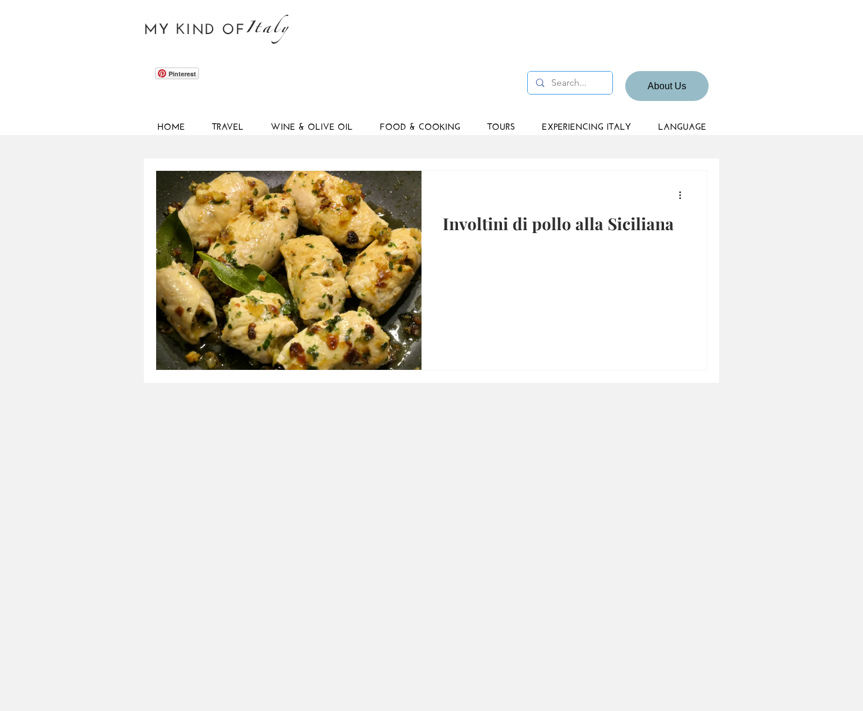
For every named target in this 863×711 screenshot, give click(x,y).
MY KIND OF (195, 26)
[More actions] (684, 195)
